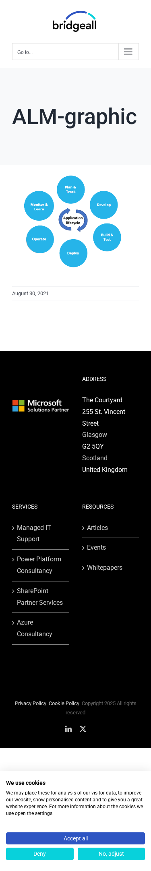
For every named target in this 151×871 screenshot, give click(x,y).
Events (96, 547)
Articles (97, 528)
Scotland (95, 458)
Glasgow (94, 435)
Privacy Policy (30, 703)
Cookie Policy (64, 703)
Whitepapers (104, 567)
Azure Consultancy (34, 628)
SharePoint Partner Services (40, 596)
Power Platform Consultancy (39, 565)
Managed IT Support (34, 533)
